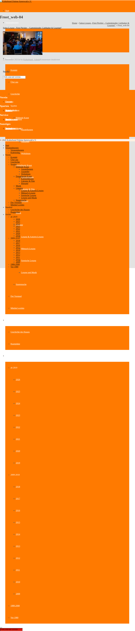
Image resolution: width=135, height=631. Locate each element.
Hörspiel (24, 183)
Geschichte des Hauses (20, 332)
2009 (18, 594)
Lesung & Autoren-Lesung (32, 237)
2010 (18, 582)
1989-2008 (15, 606)
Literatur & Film (28, 189)
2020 (18, 451)
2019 (18, 463)
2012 (18, 558)
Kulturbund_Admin (31, 59)
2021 (18, 439)
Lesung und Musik (29, 272)
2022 (18, 427)
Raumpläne (15, 344)
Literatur (19, 188)
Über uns (14, 82)
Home (74, 23)
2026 (18, 379)
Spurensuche (21, 284)
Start (7, 11)
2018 (18, 487)
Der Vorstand (16, 296)
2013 (18, 546)
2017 (18, 498)
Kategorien (15, 152)
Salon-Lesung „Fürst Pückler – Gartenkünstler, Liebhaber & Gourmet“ (32, 28)
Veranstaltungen (12, 22)
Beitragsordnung (11, 120)
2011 (18, 570)
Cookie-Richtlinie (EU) (14, 129)
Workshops (25, 153)
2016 (18, 510)
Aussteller (25, 141)
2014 (18, 534)
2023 (18, 415)
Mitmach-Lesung (28, 249)
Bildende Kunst (22, 118)
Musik (18, 186)
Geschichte (15, 94)
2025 (18, 391)
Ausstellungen (27, 130)
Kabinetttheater (27, 179)
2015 (18, 522)
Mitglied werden (17, 308)
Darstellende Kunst (24, 165)
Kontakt (14, 70)
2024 (18, 403)
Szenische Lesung (28, 260)
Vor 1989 (14, 617)
